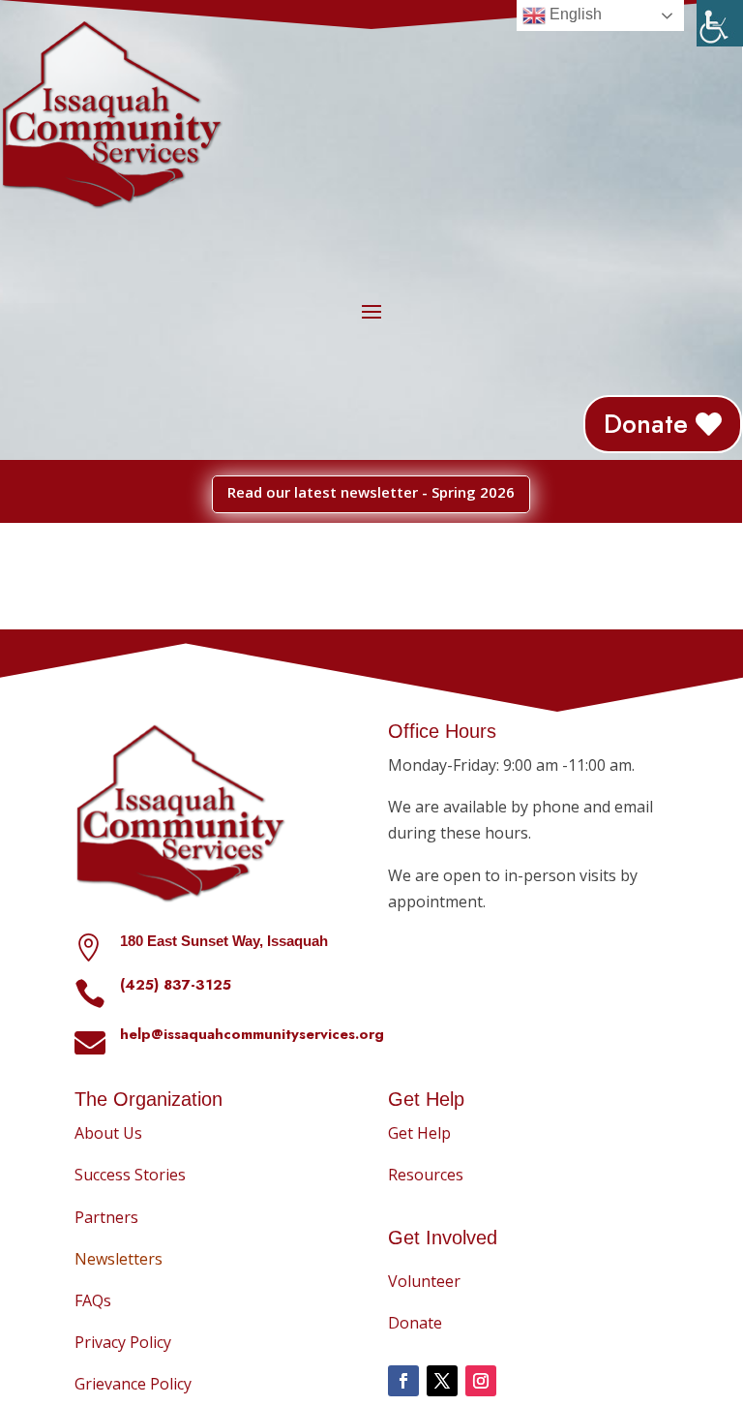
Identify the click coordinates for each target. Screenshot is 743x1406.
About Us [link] (108, 1133)
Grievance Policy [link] (133, 1383)
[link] (720, 23)
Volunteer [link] (424, 1281)
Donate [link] (646, 424)
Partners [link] (106, 1217)
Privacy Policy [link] (122, 1342)
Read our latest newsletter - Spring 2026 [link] (371, 492)
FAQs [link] (92, 1300)
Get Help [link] (419, 1133)
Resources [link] (425, 1174)
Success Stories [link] (130, 1174)
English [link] (574, 14)
